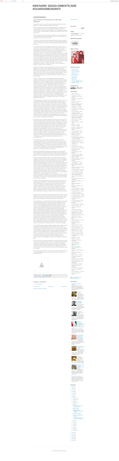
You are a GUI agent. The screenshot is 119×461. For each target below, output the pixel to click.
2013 (73, 396)
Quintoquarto (74, 78)
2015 (73, 393)
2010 (73, 435)
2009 (73, 437)
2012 (73, 432)
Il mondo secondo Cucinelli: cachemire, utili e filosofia (80, 366)
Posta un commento (39, 284)
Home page (50, 286)
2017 (73, 390)
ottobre (74, 401)
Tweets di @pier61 (74, 19)
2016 (73, 391)
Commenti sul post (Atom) (42, 288)
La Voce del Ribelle (75, 74)
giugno (74, 422)
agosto (74, 404)
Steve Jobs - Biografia (76, 246)
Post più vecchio (64, 286)
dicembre (74, 397)
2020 (73, 386)
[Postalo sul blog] (47, 275)
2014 (73, 394)
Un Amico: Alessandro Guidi (77, 80)
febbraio (74, 428)
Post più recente (37, 286)
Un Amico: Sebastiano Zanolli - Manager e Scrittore (77, 82)
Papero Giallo (74, 77)
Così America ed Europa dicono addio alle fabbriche (78, 418)
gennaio (74, 430)
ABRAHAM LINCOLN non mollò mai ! (80, 302)
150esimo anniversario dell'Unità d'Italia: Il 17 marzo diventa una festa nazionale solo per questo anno (78, 324)
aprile (74, 425)
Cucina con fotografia (76, 71)
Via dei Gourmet (75, 68)
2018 (73, 388)
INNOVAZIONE (44, 276)
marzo (74, 427)
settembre (75, 402)
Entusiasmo (79, 356)
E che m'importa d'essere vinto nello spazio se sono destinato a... (80, 337)
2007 (73, 440)
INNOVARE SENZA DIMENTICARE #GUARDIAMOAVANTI (55, 7)
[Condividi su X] (48, 275)
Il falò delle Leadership (77, 413)
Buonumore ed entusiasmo (77, 376)
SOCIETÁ (49, 276)
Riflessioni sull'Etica (79, 293)
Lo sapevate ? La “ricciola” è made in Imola (80, 347)
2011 (73, 434)
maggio (74, 424)
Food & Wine (74, 73)
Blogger (64, 450)
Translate (79, 35)
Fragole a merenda (75, 70)
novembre (75, 399)
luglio (74, 420)
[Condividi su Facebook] (49, 275)
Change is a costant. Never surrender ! (78, 416)
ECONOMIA (39, 276)
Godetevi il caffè (76, 408)
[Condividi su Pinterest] (51, 275)
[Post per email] (43, 275)
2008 (73, 438)
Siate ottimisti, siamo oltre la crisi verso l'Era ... (78, 406)
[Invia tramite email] (45, 275)
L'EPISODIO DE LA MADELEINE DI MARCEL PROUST (78, 410)
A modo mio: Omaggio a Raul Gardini (80, 312)
